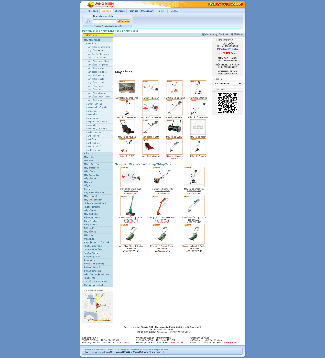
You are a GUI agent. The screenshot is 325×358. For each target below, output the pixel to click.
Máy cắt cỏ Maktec (174, 117)
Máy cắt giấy (90, 232)
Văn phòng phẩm (92, 256)
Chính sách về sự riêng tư (117, 350)
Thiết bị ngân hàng (93, 246)
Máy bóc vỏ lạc (93, 143)
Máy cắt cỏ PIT (127, 156)
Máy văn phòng (91, 30)
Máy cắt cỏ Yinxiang (151, 156)
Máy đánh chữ (91, 214)
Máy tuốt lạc (91, 139)
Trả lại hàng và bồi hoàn (158, 350)
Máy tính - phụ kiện (93, 200)
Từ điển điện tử (91, 253)
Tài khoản (238, 34)
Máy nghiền (91, 114)
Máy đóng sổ (90, 210)
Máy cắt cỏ (132, 30)
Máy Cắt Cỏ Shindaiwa (174, 98)
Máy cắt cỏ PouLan (127, 137)
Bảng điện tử (90, 224)
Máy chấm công (91, 164)
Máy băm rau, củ (93, 146)
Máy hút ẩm (89, 171)
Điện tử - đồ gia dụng (94, 264)
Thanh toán (224, 34)
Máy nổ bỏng (92, 118)
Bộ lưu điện (89, 228)
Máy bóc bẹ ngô (93, 136)
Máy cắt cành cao (94, 104)
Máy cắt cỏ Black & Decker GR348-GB (162, 247)
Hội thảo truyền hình (93, 285)
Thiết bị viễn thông (93, 249)
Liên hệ (174, 11)
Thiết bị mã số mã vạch (95, 203)
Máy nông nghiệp (113, 30)
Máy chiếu (89, 157)
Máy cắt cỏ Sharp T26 (194, 189)
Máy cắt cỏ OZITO (174, 137)
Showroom (120, 11)
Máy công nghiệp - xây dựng (97, 274)
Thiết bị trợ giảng (92, 207)
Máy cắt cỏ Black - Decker (174, 157)
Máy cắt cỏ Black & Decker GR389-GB (131, 247)
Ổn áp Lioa (89, 239)
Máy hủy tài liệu (91, 175)
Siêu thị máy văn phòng (94, 352)
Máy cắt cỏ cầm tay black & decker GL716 (194, 218)
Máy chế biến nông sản (96, 107)
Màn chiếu (89, 161)
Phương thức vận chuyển (94, 350)
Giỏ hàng (209, 34)
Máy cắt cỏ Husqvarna (150, 117)
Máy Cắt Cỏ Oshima (198, 98)
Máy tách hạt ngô (94, 132)
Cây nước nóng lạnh (94, 193)
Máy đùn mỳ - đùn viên (96, 129)
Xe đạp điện (89, 260)
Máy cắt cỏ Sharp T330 (162, 189)
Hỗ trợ (161, 11)
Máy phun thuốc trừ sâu (96, 121)
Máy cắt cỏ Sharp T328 (131, 189)
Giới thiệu (93, 11)
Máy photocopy (91, 168)
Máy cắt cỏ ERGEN (150, 98)
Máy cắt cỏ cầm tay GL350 (131, 217)
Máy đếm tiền (90, 178)
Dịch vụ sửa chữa (92, 271)
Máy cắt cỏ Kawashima (127, 117)
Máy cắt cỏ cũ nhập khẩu (127, 98)
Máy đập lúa (91, 125)
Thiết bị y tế (89, 278)
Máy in (87, 185)
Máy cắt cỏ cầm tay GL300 (162, 217)
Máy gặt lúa (91, 111)
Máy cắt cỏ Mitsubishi (198, 117)
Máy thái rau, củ (93, 150)
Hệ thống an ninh (92, 217)
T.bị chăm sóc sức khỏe (95, 281)
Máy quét (88, 235)
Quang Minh (109, 352)
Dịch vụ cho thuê (92, 267)
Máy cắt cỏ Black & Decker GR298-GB (194, 247)
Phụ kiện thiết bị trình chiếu (97, 242)
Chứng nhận (147, 11)
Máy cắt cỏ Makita (151, 137)
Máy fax (88, 182)
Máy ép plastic (91, 196)
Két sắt (87, 189)
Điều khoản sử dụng (138, 350)
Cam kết (133, 11)
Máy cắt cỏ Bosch (198, 137)
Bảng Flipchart (91, 221)
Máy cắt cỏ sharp (198, 156)
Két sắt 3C (89, 153)
